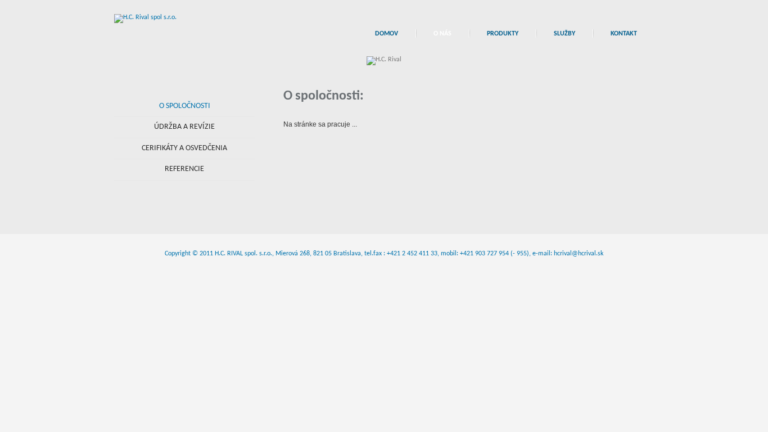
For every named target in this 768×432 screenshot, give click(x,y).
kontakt (624, 33)
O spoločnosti (184, 106)
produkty (502, 33)
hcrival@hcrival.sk (578, 253)
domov (386, 33)
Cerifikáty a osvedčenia (184, 148)
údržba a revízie (184, 127)
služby (564, 33)
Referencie (184, 169)
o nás (442, 33)
